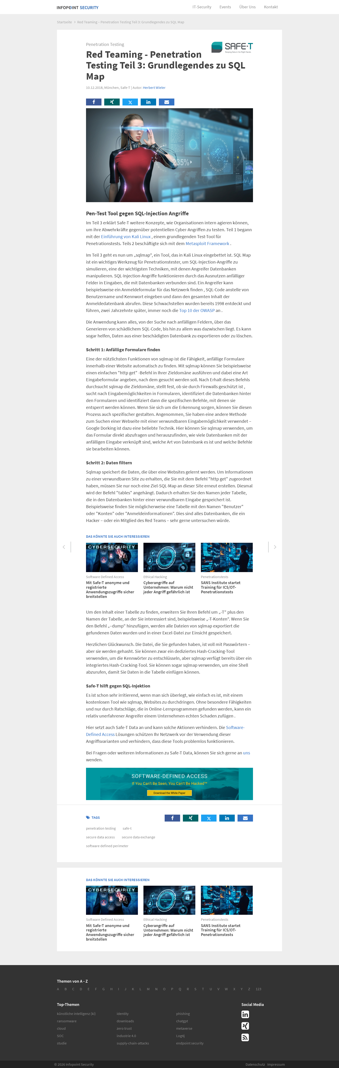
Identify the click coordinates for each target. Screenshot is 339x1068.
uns (246, 753)
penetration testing (101, 828)
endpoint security (189, 1043)
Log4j (180, 1035)
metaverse (184, 1028)
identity (122, 1013)
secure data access (100, 837)
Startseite (64, 22)
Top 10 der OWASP (197, 310)
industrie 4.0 (126, 1035)
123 (258, 989)
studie (62, 1043)
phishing (183, 1013)
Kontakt (271, 6)
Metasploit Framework (207, 243)
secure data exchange (138, 837)
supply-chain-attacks (133, 1043)
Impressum (276, 1064)
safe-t (127, 828)
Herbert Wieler (154, 87)
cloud (61, 1028)
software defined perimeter (107, 845)
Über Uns (247, 6)
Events (225, 6)
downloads (125, 1021)
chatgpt (182, 1021)
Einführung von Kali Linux (126, 236)
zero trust (124, 1028)
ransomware (67, 1021)
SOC (60, 1035)
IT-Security (202, 6)
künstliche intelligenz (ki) (76, 1013)
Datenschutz (255, 1064)
